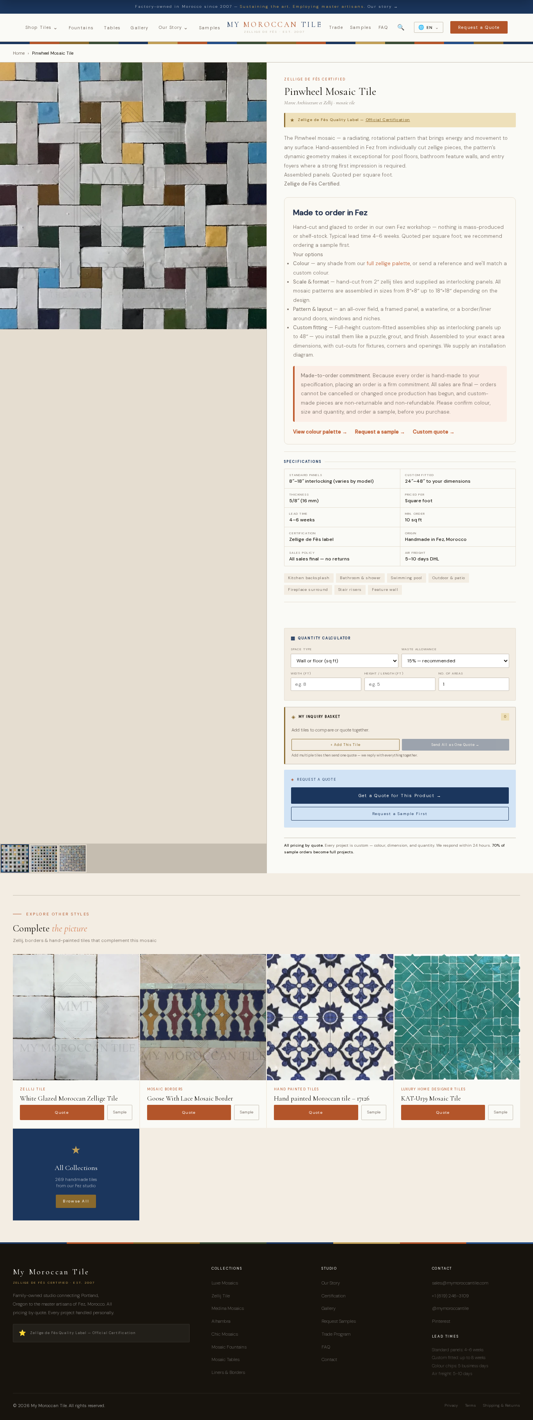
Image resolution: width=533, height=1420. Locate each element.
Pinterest (441, 1321)
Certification (334, 1296)
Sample (119, 1112)
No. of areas (451, 673)
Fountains (81, 27)
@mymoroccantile (450, 1308)
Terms (470, 1405)
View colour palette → (320, 431)
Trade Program (336, 1334)
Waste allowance (419, 649)
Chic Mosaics (224, 1334)
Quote (62, 1112)
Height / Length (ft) (383, 673)
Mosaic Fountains (229, 1347)
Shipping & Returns (501, 1405)
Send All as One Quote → (456, 744)
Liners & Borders (228, 1372)
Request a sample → (380, 431)
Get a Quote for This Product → (400, 795)
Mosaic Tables (225, 1359)
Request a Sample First (400, 813)
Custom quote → (434, 431)
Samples (209, 27)
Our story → (383, 6)
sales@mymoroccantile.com (460, 1283)
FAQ (383, 27)
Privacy (451, 1405)
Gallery (139, 27)
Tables (112, 27)
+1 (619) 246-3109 (450, 1296)
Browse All (76, 1201)
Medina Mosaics (227, 1308)
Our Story (174, 27)
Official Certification (388, 119)
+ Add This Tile (345, 744)
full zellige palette (388, 263)
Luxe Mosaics (224, 1283)
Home (19, 53)
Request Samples (339, 1321)
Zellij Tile (220, 1296)
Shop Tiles (42, 27)
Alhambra (220, 1321)
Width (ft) (301, 673)
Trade (336, 27)
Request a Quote (479, 27)
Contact (329, 1359)
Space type (301, 649)
